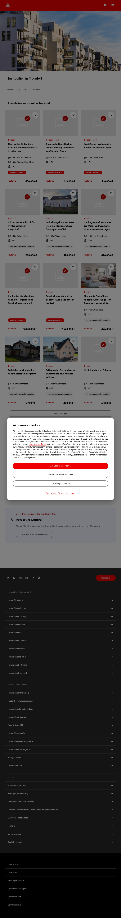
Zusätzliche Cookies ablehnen (60, 475)
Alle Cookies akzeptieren (60, 466)
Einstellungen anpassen (60, 484)
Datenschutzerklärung (37, 444)
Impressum (70, 493)
